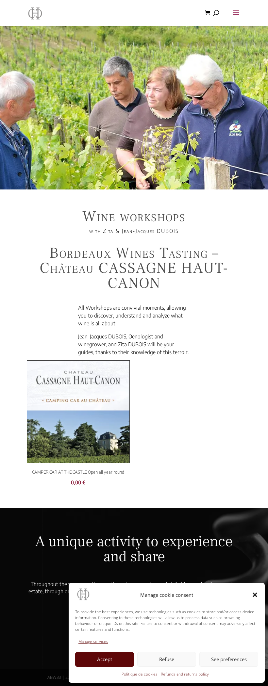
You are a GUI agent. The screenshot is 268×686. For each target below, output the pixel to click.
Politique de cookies (140, 674)
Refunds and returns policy (185, 674)
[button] (255, 595)
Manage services (93, 641)
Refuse (166, 659)
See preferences (229, 659)
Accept (104, 659)
